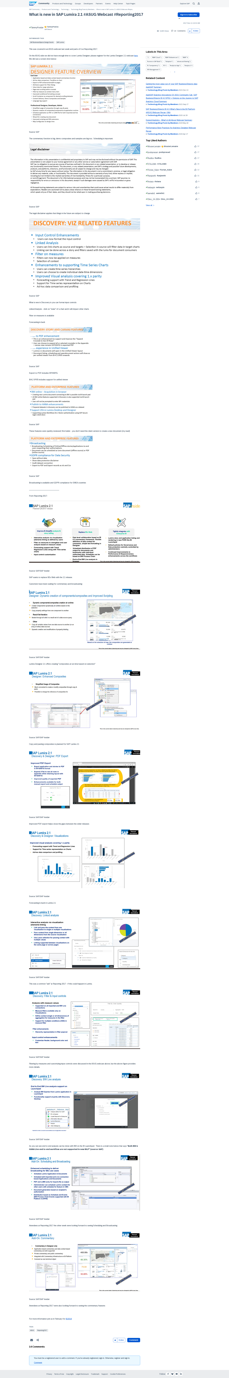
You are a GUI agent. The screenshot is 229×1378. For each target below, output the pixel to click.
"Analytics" (187, 65)
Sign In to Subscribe (188, 15)
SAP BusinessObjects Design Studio (42, 42)
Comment (38, 1363)
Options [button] (179, 19)
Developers (88, 4)
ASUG (32, 1330)
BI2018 (69, 1319)
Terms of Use (59, 1374)
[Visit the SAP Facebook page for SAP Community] (168, 1374)
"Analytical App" (175, 65)
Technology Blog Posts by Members (82, 9)
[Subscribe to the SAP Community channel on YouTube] (177, 1374)
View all (149, 205)
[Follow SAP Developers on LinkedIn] (181, 1374)
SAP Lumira (60, 42)
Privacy (49, 1374)
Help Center (118, 4)
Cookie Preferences (118, 1374)
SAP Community (34, 9)
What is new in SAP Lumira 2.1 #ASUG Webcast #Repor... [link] (114, 9)
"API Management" (153, 69)
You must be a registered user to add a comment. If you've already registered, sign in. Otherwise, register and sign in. (82, 1358)
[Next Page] (174, 72)
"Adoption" (168, 61)
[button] (190, 31)
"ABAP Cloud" (156, 57)
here (136, 56)
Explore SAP (185, 4)
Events (108, 4)
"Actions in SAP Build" (154, 61)
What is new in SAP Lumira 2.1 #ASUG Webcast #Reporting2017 (86, 14)
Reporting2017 (42, 1330)
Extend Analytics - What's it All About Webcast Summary (169, 120)
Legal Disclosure (82, 1374)
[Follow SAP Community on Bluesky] (172, 1374)
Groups (78, 4)
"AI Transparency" (153, 65)
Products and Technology (62, 4)
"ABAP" (184, 57)
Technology (65, 9)
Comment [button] (133, 1340)
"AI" (164, 65)
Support (104, 1374)
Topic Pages (130, 4)
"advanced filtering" (183, 61)
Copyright (70, 1374)
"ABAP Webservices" (171, 57)
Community (43, 3)
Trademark (95, 1374)
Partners (99, 4)
